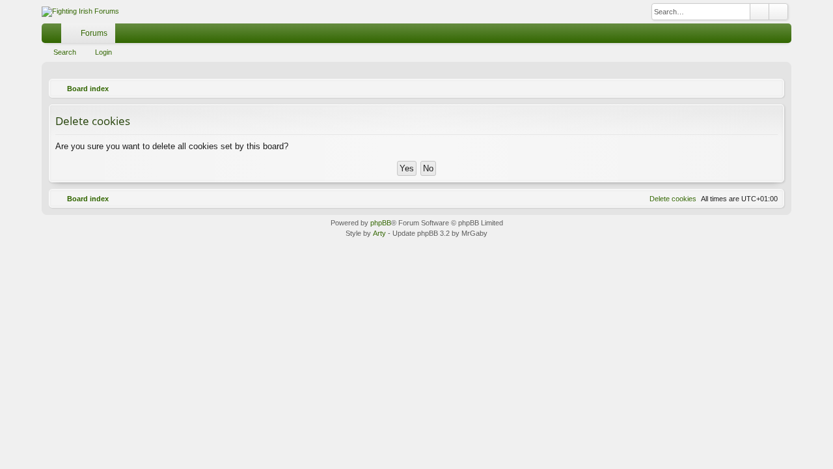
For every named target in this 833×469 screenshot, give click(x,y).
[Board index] (80, 11)
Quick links (54, 36)
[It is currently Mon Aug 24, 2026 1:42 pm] (771, 88)
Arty (379, 233)
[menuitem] (762, 33)
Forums (94, 33)
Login (103, 52)
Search (64, 52)
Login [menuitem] (784, 36)
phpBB (380, 223)
